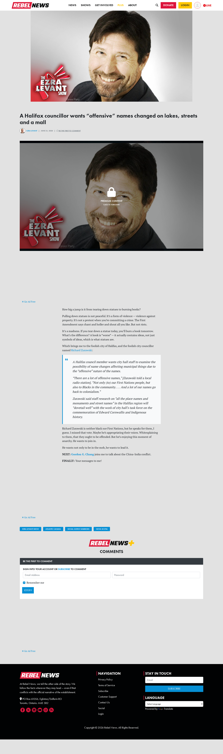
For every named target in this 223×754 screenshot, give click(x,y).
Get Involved (104, 5)
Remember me (35, 582)
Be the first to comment (69, 131)
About (132, 5)
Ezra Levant (31, 131)
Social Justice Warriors (78, 529)
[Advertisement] (111, 278)
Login (101, 714)
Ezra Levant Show (30, 529)
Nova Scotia (102, 529)
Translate (168, 709)
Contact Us (104, 702)
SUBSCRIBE (64, 569)
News (72, 5)
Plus (121, 5)
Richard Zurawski (81, 350)
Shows (86, 5)
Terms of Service (106, 685)
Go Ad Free (29, 301)
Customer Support (107, 696)
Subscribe (103, 691)
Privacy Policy (105, 679)
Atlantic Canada (53, 529)
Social (101, 708)
